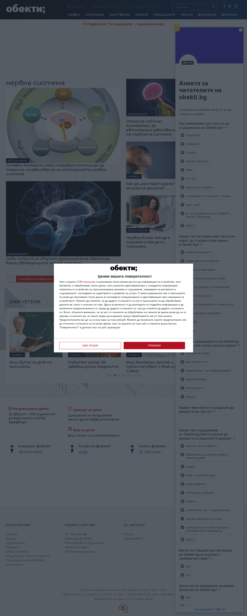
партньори (89, 281)
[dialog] (123, 308)
